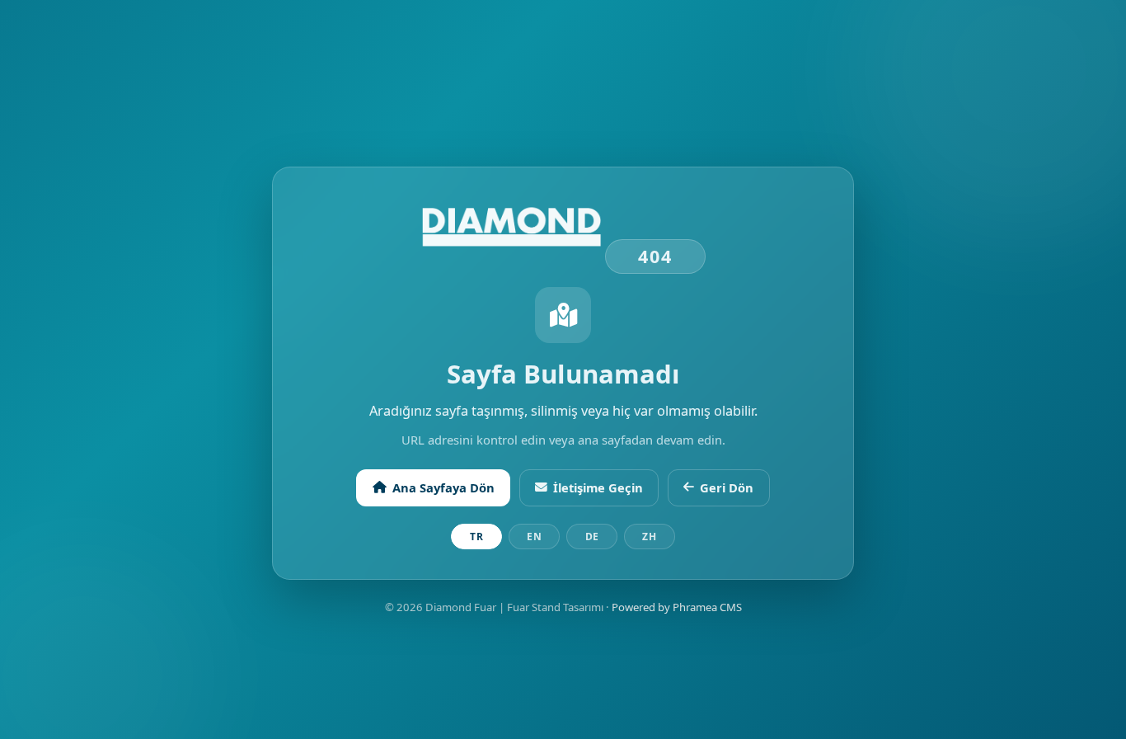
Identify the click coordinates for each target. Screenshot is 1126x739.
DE (592, 537)
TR (476, 537)
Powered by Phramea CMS (677, 607)
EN (534, 537)
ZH (649, 537)
